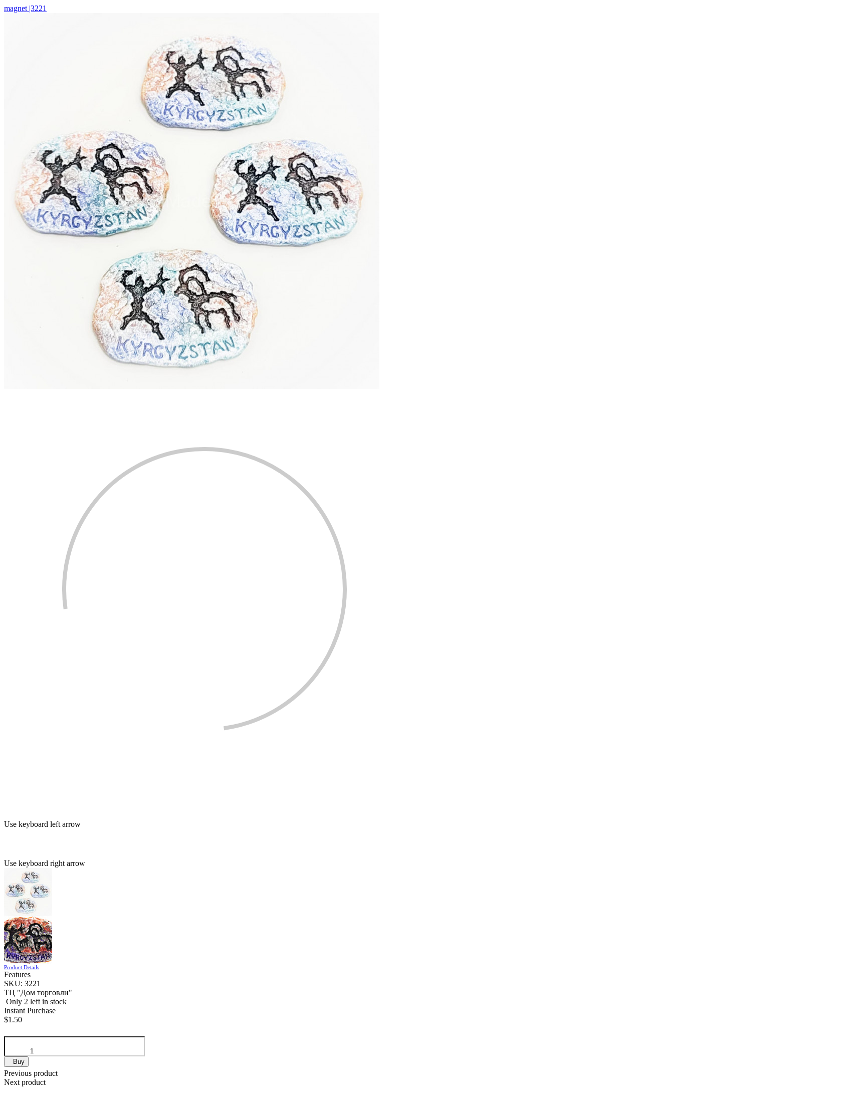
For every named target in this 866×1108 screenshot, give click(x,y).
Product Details (21, 967)
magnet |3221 (25, 8)
